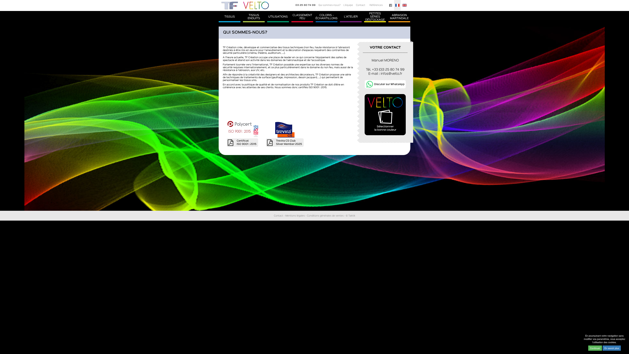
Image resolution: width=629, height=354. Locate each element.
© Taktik (350, 216)
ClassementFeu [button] (302, 17)
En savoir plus (611, 348)
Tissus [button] (229, 17)
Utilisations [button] (278, 17)
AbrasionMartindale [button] (399, 17)
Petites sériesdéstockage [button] (375, 17)
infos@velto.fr (391, 73)
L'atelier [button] (351, 17)
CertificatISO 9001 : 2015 (246, 142)
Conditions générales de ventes (325, 216)
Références (376, 5)
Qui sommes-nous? (329, 5)
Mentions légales (295, 216)
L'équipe (348, 5)
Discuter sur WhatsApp (389, 84)
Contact (360, 5)
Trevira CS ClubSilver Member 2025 (289, 142)
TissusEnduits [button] (254, 17)
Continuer (595, 348)
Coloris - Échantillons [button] (326, 17)
